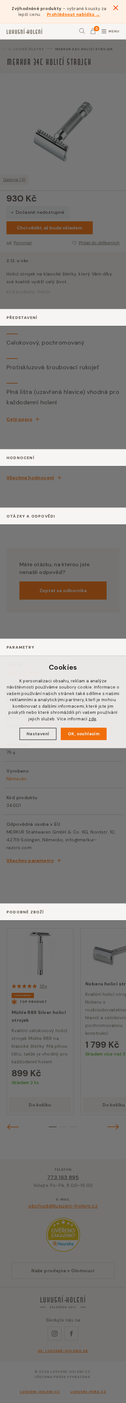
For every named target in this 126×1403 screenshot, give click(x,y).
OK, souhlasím (84, 734)
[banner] (24, 31)
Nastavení (37, 734)
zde (92, 719)
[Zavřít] (115, 8)
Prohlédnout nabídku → (73, 14)
